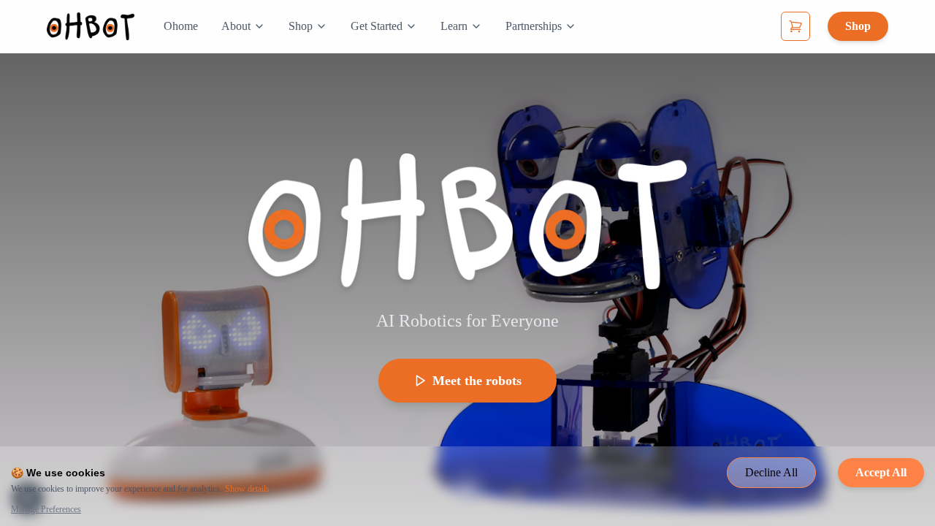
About (236, 26)
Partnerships (533, 26)
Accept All (881, 472)
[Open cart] (795, 26)
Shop (301, 26)
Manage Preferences (46, 509)
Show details (247, 489)
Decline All (771, 472)
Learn (454, 26)
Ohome (181, 26)
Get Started (376, 26)
